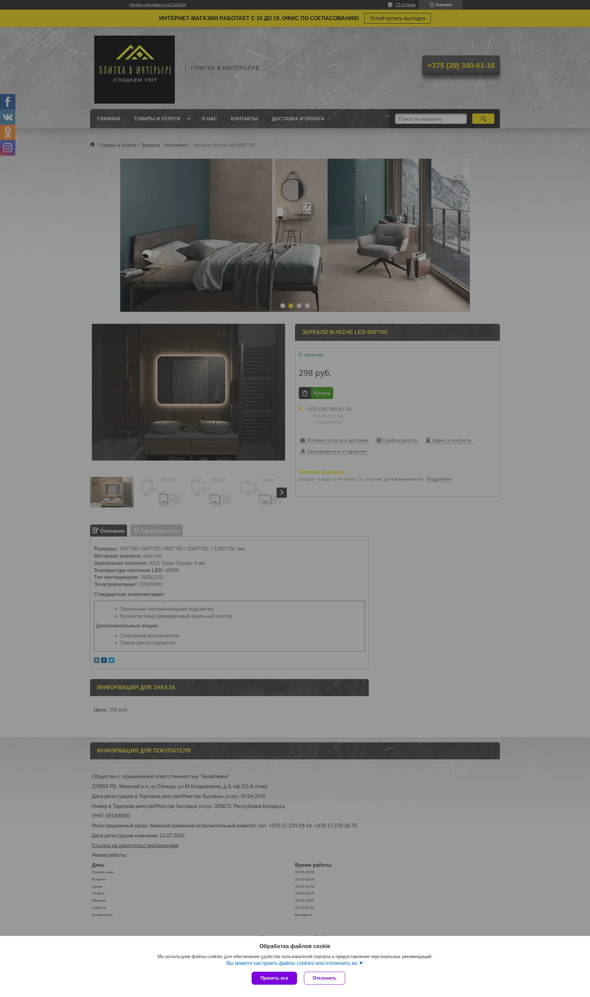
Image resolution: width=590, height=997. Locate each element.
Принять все (274, 978)
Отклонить (324, 978)
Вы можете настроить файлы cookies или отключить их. (292, 963)
